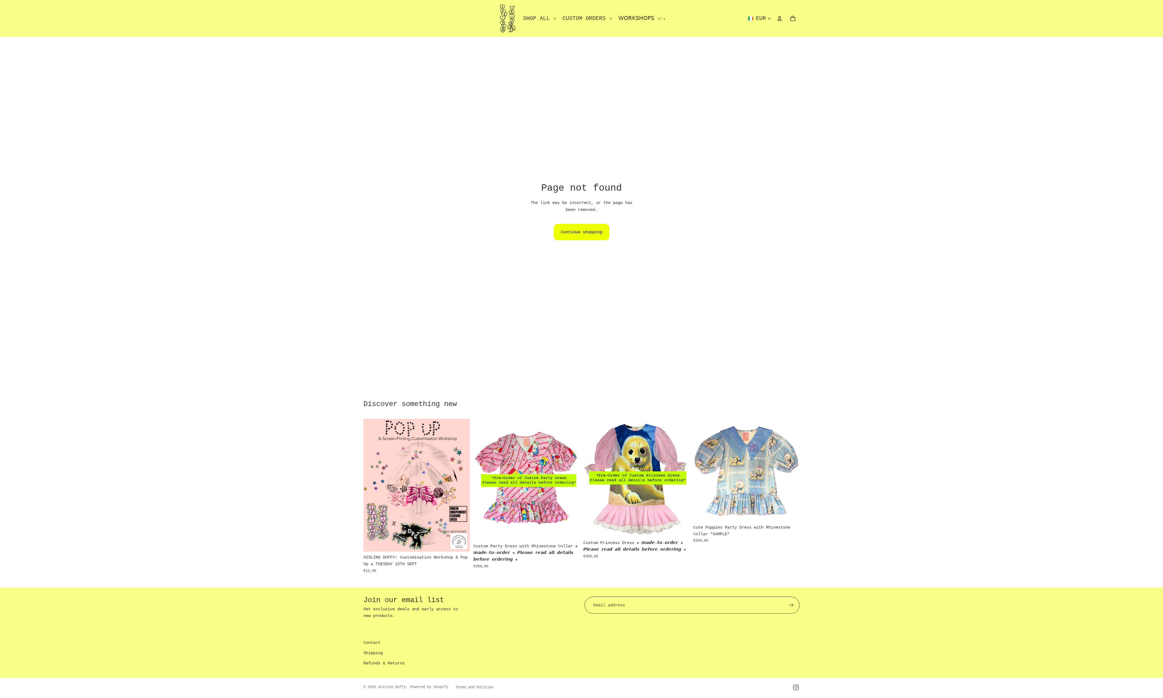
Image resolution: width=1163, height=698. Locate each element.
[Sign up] (791, 605)
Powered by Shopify (429, 687)
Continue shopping (581, 232)
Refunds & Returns (384, 663)
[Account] (779, 18)
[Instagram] (796, 687)
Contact (371, 642)
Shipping (373, 652)
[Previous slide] (482, 479)
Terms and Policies (475, 687)
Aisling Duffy (392, 687)
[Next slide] (571, 479)
